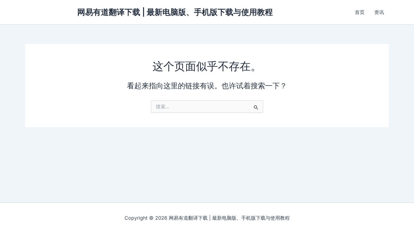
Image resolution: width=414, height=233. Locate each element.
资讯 (379, 12)
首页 (360, 12)
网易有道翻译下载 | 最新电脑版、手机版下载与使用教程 (175, 12)
